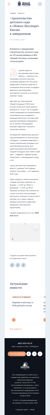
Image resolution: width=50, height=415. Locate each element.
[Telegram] (17, 265)
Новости (21, 13)
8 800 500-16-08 (40, 4)
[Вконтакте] (12, 265)
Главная (13, 13)
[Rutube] (23, 265)
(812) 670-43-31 (25, 343)
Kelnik (32, 410)
